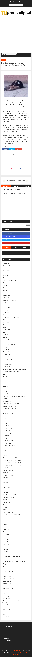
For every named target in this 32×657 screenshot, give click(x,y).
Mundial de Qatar (8, 497)
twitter (12, 149)
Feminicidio (6, 391)
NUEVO (6, 247)
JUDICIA (6, 453)
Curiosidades (7, 329)
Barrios (5, 278)
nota (4, 509)
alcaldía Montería (8, 273)
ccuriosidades (7, 288)
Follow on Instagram (9, 236)
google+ (19, 149)
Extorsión (6, 381)
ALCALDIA (6, 270)
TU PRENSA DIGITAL (17, 650)
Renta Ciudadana (8, 571)
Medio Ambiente (8, 475)
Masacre (5, 472)
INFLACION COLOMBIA (10, 421)
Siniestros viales (8, 588)
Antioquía (6, 275)
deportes (6, 339)
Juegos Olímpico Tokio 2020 (12, 460)
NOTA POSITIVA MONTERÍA (12, 514)
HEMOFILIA (7, 416)
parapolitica (7, 524)
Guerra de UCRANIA (9, 408)
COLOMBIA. (7, 295)
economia (6, 349)
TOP (16, 247)
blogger (5, 186)
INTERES (6, 423)
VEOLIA (5, 612)
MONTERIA (6, 485)
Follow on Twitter (8, 239)
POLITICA (6, 544)
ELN (4, 374)
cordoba (5, 305)
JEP (4, 450)
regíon (5, 569)
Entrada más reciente (10, 180)
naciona (5, 504)
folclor (5, 398)
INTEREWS (6, 430)
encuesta (6, 376)
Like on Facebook (8, 233)
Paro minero (7, 529)
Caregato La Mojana (9, 280)
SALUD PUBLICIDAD (9, 578)
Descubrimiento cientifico (11, 342)
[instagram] (11, 2)
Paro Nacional (7, 532)
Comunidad (6, 297)
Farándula (6, 386)
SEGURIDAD (7, 581)
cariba (5, 283)
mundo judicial (8, 502)
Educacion (6, 354)
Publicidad (6, 554)
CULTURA (6, 322)
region (5, 564)
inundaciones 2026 (9, 445)
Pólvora (5, 551)
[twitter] (16, 2)
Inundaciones (7, 443)
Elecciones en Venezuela (11, 371)
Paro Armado (7, 527)
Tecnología (6, 596)
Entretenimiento (8, 379)
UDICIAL (6, 604)
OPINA (25, 247)
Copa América (7, 302)
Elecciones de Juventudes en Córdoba (15, 369)
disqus (16, 186)
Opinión (5, 517)
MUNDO (5, 499)
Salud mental (7, 576)
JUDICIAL (3, 59)
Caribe (5, 285)
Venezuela (6, 609)
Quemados (6, 559)
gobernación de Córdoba (11, 403)
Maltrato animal (8, 470)
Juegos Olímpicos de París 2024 (13, 465)
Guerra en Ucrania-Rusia (10, 411)
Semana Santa (7, 583)
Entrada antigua (21, 180)
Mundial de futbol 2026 (10, 495)
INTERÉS (6, 426)
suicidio (5, 593)
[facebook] (19, 2)
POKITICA (6, 536)
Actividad (6, 263)
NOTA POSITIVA (8, 512)
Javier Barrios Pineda (5, 67)
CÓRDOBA (6, 307)
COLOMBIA (6, 292)
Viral (4, 614)
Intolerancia (7, 435)
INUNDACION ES (8, 440)
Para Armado (7, 522)
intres (5, 438)
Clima (5, 290)
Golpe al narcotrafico (10, 406)
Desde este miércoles (10, 344)
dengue (5, 332)
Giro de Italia (7, 401)
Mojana (5, 482)
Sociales (5, 591)
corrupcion (6, 312)
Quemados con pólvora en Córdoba (14, 561)
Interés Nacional (8, 428)
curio (5, 327)
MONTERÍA (6, 487)
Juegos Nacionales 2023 (10, 458)
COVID (5, 320)
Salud (5, 573)
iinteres (5, 418)
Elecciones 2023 (8, 364)
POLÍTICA (6, 546)
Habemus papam (8, 413)
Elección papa (7, 359)
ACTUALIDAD (7, 265)
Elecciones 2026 (8, 366)
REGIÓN (5, 566)
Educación (6, 357)
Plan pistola (7, 534)
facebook (6, 149)
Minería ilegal (7, 480)
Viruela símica (7, 617)
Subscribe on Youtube (9, 242)
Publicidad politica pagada (11, 556)
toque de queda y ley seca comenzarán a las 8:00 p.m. (15, 601)
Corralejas (6, 310)
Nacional (6, 507)
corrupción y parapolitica (11, 317)
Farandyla (6, 389)
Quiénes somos (8, 640)
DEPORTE (6, 337)
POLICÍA (6, 539)
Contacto (6, 638)
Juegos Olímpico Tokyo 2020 (12, 463)
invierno (5, 448)
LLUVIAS (6, 467)
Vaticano (6, 607)
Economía (6, 352)
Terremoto (6, 598)
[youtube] (14, 2)
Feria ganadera (8, 394)
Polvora (5, 549)
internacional (7, 433)
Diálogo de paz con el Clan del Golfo (15, 347)
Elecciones (6, 361)
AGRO (5, 268)
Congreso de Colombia (10, 300)
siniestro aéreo (8, 586)
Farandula (6, 384)
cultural (5, 324)
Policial (5, 541)
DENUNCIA (6, 334)
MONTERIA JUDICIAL (10, 490)
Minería (5, 477)
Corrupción (6, 315)
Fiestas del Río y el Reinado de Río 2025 (16, 396)
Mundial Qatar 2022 (9, 492)
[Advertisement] (16, 34)
